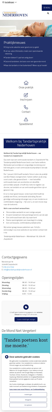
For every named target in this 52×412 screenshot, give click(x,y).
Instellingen (28, 394)
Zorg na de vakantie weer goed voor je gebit (22, 47)
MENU (48, 7)
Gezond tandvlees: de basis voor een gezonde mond (25, 61)
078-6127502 (8, 267)
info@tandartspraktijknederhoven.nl (18, 269)
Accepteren (28, 405)
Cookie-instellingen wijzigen (26, 319)
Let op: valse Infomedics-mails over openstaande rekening (24, 52)
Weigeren (28, 400)
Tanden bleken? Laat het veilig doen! (19, 57)
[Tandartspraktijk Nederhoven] (15, 14)
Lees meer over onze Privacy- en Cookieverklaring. (27, 389)
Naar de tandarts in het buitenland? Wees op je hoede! (26, 65)
